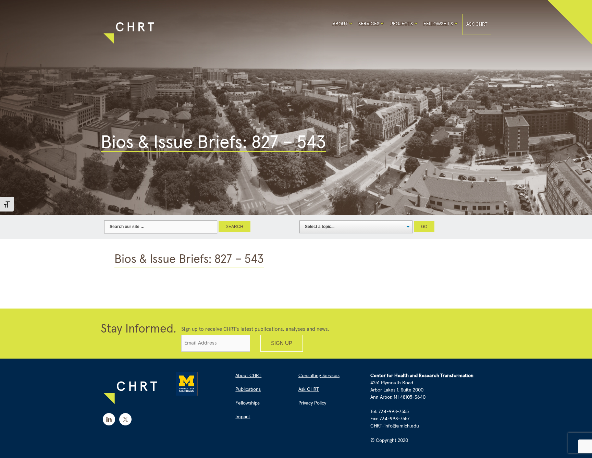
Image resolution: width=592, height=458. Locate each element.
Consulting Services (319, 375)
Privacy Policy (312, 403)
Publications (248, 389)
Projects (401, 24)
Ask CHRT (477, 24)
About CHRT (248, 375)
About (340, 24)
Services (368, 24)
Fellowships (438, 24)
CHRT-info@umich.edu (394, 426)
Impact (242, 416)
